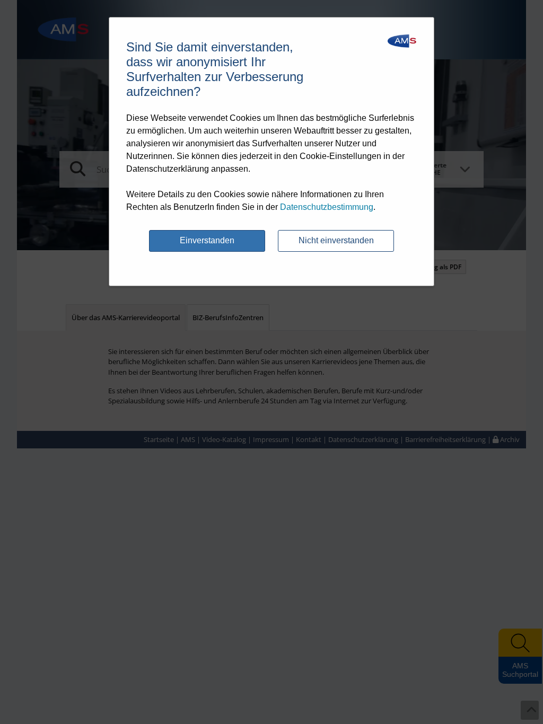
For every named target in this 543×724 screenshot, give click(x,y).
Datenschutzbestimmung (326, 206)
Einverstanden (207, 240)
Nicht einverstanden (336, 240)
